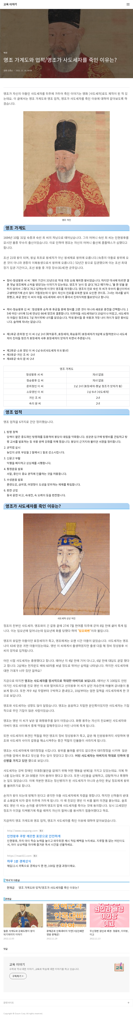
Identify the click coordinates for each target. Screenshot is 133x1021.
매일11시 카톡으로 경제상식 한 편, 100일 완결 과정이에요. (41, 866)
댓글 (5, 949)
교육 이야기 (10, 4)
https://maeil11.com (19, 855)
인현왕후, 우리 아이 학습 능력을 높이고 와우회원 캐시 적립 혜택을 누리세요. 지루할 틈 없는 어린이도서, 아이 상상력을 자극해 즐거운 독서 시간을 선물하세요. (66, 842)
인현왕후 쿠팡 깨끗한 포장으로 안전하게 (34, 836)
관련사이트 (8, 1002)
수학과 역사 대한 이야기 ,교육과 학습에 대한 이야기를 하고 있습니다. (44, 969)
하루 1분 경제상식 (19, 861)
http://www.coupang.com (22, 830)
